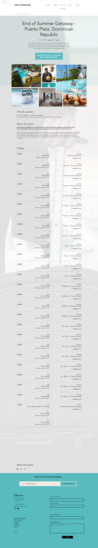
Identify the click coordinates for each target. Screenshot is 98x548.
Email (21, 480)
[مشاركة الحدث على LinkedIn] (17, 469)
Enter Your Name (55, 496)
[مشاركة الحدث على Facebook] (25, 469)
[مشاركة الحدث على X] (21, 469)
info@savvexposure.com (20, 506)
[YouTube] (18, 509)
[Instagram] (15, 509)
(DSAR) (15, 526)
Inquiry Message (54, 522)
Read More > (20, 142)
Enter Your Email (54, 514)
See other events (49, 57)
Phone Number (54, 503)
